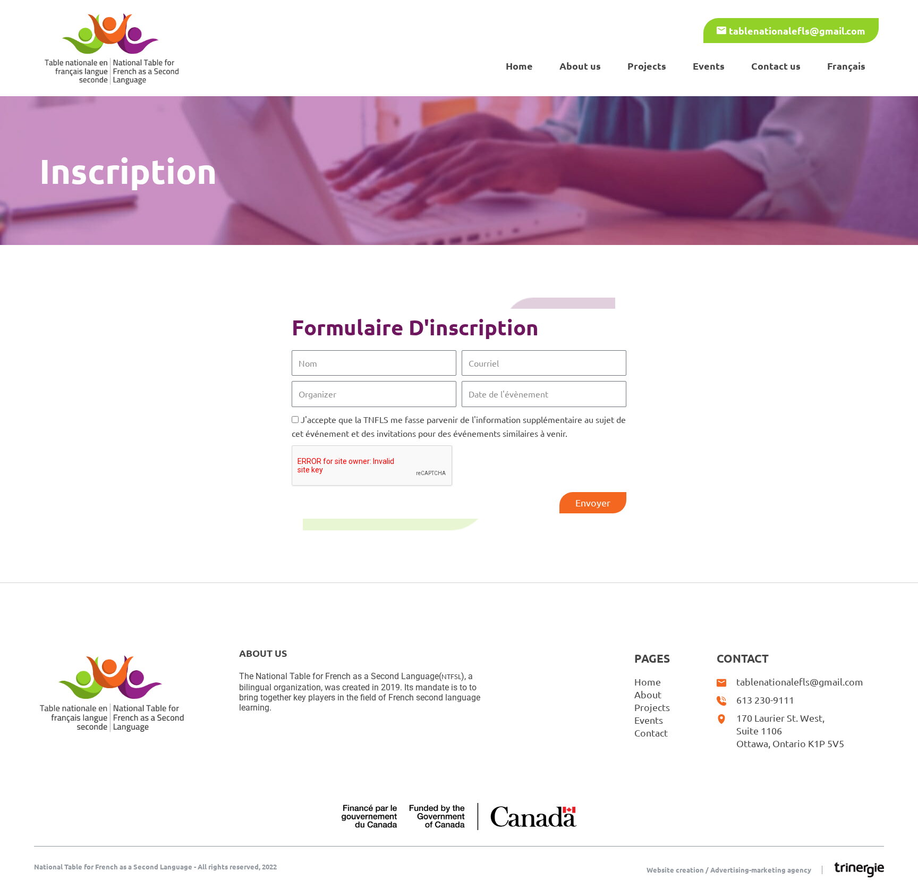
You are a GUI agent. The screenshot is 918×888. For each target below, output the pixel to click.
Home (519, 66)
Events (709, 66)
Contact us (776, 66)
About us (580, 66)
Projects (646, 66)
